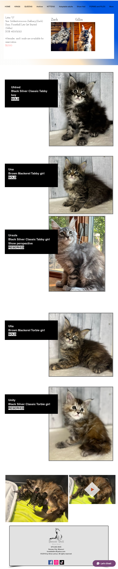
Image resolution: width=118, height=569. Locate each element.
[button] (112, 501)
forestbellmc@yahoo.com (56, 551)
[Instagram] (56, 562)
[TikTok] (62, 562)
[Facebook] (50, 562)
